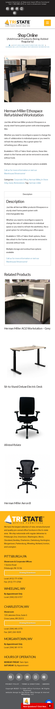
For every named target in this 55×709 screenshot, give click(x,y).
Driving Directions (27, 573)
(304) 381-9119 (15, 647)
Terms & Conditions (31, 684)
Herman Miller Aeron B (17, 503)
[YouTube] (22, 9)
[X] (12, 9)
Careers (46, 684)
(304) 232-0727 (15, 597)
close (50, 706)
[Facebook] (8, 9)
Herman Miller (34, 180)
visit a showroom (34, 4)
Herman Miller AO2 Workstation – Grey (27, 328)
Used (11, 183)
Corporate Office (21, 180)
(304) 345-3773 (15, 629)
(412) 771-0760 (15, 579)
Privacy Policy (12, 684)
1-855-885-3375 (18, 4)
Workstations (19, 183)
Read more (27, 320)
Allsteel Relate (12, 444)
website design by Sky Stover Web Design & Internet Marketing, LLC (27, 693)
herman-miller (35, 183)
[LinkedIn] (17, 9)
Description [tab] (27, 194)
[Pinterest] (15, 13)
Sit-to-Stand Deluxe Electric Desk (23, 386)
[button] (47, 23)
